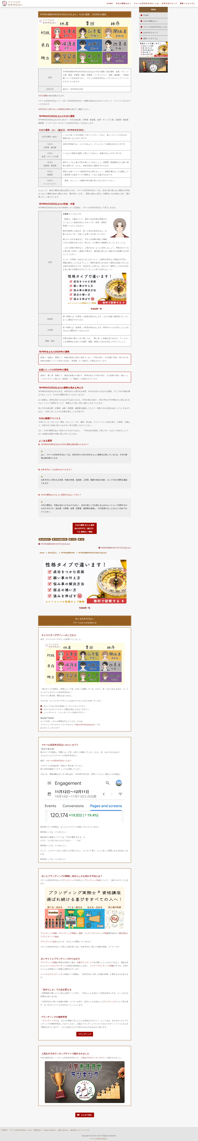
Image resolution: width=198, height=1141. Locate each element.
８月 (82, 539)
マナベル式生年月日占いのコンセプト (59, 744)
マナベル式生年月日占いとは (146, 3)
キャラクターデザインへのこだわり (58, 635)
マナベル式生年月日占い (99, 1139)
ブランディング (68, 880)
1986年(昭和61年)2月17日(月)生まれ (115, 548)
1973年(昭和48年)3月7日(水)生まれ (55, 544)
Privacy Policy (49, 1130)
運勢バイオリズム (187, 3)
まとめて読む (85, 1115)
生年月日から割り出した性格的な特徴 (53, 109)
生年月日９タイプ (169, 3)
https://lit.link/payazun (85, 724)
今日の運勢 (42, 95)
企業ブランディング (85, 962)
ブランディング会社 (92, 880)
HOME (110, 3)
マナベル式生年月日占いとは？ (59, 760)
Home (42, 553)
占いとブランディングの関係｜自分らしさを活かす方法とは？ (71, 876)
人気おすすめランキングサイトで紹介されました (65, 1053)
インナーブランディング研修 (96, 933)
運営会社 (37, 1130)
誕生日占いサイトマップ (79, 1130)
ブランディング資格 (48, 962)
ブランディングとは (50, 1020)
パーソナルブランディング (57, 966)
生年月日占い (46, 539)
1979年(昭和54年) (61, 539)
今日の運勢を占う (123, 3)
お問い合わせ (62, 1130)
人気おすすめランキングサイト (93, 1057)
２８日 (74, 539)
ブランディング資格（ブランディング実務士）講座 (61, 933)
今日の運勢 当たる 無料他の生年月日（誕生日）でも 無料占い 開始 (85, 528)
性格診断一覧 (96, 309)
